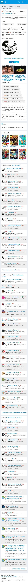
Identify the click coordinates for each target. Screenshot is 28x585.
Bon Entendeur (7, 8)
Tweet (17, 62)
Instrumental (12, 6)
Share (11, 62)
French (18, 6)
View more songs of (11, 270)
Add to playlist (23, 24)
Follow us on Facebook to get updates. (14, 58)
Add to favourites (8, 24)
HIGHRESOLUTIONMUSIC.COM (9, 577)
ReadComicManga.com (8, 133)
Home (5, 6)
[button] (2, 2)
